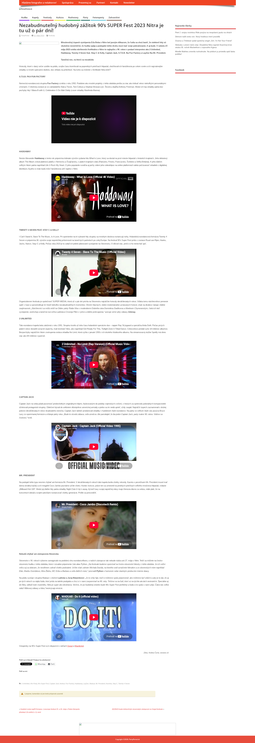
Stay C (115, 684)
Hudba (24, 17)
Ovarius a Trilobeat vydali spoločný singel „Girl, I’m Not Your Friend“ (203, 41)
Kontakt (114, 2)
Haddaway (78, 684)
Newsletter (129, 2)
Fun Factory (70, 684)
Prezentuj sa (85, 2)
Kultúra (60, 17)
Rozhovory (73, 17)
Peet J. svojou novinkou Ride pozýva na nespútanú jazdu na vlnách (203, 33)
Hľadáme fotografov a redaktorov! (39, 2)
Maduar (92, 684)
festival (62, 684)
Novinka (109, 684)
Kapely (35, 17)
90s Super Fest (43, 684)
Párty (85, 17)
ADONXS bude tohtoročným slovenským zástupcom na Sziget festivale (137, 709)
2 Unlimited (25, 684)
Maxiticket (79, 646)
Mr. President (100, 684)
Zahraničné (114, 17)
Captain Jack (54, 684)
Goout (70, 646)
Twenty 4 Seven (124, 684)
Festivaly (47, 17)
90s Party (33, 684)
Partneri (101, 2)
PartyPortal (25, 36)
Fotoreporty (98, 17)
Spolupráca (67, 2)
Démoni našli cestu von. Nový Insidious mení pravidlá (197, 37)
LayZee (86, 684)
